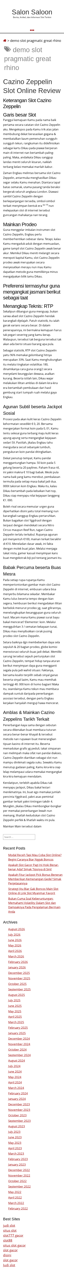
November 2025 (19, 978)
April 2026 (15, 951)
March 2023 (16, 1153)
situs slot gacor (14, 1245)
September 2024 (19, 1055)
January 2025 (17, 1033)
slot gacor (10, 1250)
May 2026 (14, 945)
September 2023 (19, 1121)
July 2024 (14, 1066)
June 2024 (15, 1071)
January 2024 (17, 1099)
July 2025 (14, 1000)
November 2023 (19, 1110)
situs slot (10, 1230)
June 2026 (15, 940)
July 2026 (14, 935)
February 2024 (18, 1093)
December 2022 (19, 1170)
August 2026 (16, 929)
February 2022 (18, 1208)
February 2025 (18, 1028)
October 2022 (17, 1181)
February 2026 (18, 962)
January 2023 (17, 1164)
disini (7, 1255)
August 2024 (16, 1060)
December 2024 (19, 1039)
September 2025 (19, 989)
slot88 (7, 1240)
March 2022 (16, 1203)
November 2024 (19, 1044)
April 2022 (15, 1197)
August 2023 (16, 1126)
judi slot (9, 1225)
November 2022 (19, 1175)
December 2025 (19, 973)
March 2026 (16, 956)
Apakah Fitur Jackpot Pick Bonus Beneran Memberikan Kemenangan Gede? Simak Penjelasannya (35, 879)
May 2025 (14, 1011)
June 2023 (15, 1137)
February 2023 (18, 1159)
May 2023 (14, 1143)
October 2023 (17, 1115)
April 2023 (15, 1148)
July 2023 (14, 1132)
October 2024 (17, 1049)
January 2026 (17, 967)
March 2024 (16, 1088)
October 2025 (17, 984)
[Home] (4, 40)
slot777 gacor (13, 1235)
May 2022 (14, 1192)
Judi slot (9, 1265)
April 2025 (15, 1017)
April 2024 (15, 1082)
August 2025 (16, 995)
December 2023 (19, 1104)
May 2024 (14, 1077)
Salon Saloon (32, 12)
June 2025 (15, 1006)
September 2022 (19, 1186)
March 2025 (16, 1022)
